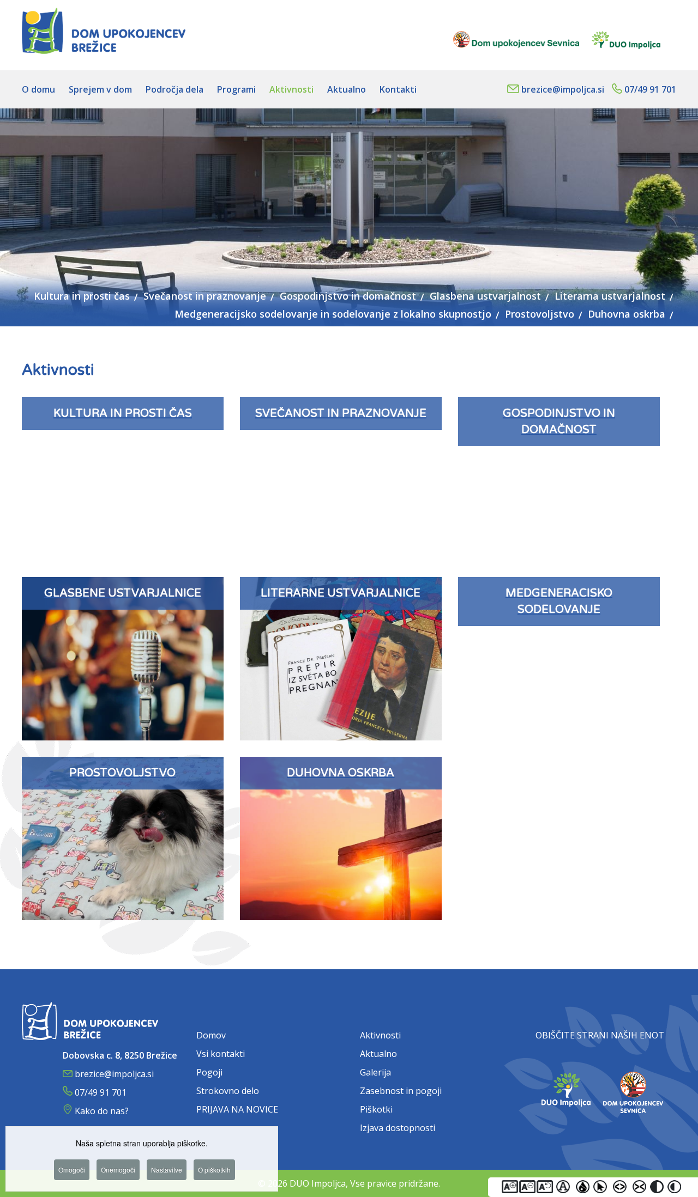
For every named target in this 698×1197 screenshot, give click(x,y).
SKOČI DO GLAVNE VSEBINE (616, 4)
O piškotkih (214, 1169)
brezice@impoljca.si (562, 89)
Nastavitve (166, 1169)
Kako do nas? (102, 1111)
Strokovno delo (227, 1091)
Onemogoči (118, 1169)
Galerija (375, 1072)
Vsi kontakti (220, 1054)
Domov (211, 1035)
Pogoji (209, 1072)
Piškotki (376, 1109)
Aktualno (378, 1054)
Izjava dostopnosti (397, 1128)
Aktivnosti (380, 1035)
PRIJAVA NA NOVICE (237, 1109)
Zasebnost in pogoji (401, 1091)
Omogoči (71, 1169)
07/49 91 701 (650, 89)
